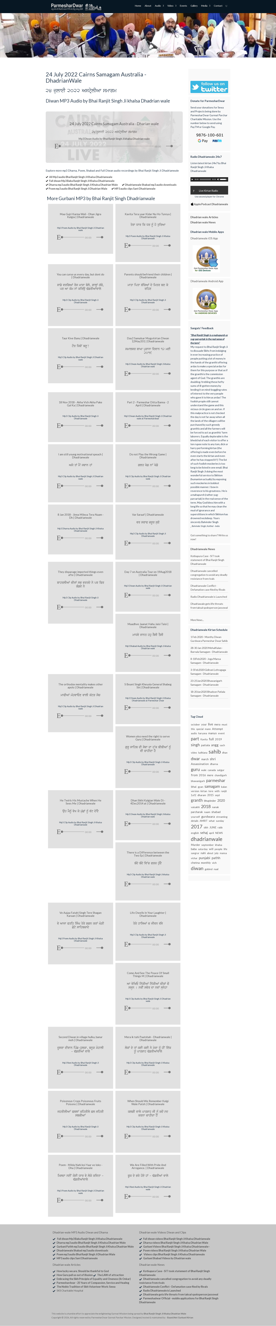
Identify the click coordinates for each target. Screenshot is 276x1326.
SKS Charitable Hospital (70, 1290)
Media (204, 6)
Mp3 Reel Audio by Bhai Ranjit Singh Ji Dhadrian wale (148, 1188)
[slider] (170, 146)
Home (138, 6)
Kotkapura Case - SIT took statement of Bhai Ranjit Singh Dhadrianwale (207, 559)
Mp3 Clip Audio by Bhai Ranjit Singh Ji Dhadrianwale (80, 301)
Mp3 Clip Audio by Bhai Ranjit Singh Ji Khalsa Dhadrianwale (147, 763)
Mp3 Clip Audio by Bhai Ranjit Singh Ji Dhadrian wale (80, 358)
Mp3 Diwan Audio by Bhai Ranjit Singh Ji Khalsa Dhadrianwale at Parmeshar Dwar (148, 699)
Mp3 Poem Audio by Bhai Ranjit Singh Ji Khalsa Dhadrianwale (148, 237)
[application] (114, 145)
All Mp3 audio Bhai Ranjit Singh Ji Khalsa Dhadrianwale (80, 177)
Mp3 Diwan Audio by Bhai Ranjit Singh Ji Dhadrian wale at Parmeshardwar (148, 417)
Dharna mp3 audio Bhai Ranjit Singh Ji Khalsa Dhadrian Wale (83, 184)
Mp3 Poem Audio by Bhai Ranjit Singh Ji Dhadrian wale (80, 229)
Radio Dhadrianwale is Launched (208, 596)
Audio (158, 6)
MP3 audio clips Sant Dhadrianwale (134, 188)
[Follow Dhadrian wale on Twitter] (217, 1314)
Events (183, 6)
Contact (218, 6)
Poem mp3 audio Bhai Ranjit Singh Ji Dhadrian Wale (78, 188)
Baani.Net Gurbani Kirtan (180, 1317)
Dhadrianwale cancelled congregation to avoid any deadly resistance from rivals (208, 574)
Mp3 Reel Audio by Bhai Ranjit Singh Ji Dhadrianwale (80, 1063)
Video (170, 6)
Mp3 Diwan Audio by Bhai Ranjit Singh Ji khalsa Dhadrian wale (147, 365)
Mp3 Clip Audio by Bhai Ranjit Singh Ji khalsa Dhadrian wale (148, 875)
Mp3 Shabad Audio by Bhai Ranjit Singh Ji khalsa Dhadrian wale (148, 647)
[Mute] (163, 146)
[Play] (56, 146)
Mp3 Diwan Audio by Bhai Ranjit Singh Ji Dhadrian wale (148, 586)
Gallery (194, 6)
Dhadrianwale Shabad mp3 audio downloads (151, 184)
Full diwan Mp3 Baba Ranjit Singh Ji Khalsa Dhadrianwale (81, 180)
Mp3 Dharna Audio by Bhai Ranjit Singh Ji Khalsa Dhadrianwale (80, 529)
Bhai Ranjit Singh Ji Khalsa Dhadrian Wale (165, 1313)
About (148, 6)
